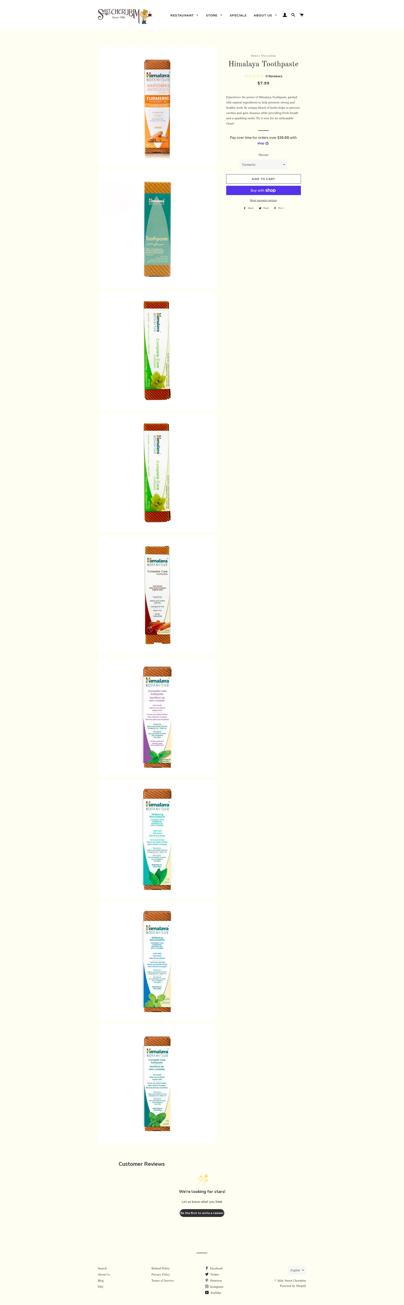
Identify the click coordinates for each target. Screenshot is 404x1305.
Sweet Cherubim (295, 1280)
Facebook (216, 1268)
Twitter (214, 1274)
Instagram (216, 1287)
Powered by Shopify (293, 1286)
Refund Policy (161, 1268)
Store (212, 15)
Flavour (263, 155)
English (295, 1270)
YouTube (215, 1293)
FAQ (100, 1287)
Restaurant (182, 15)
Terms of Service (163, 1280)
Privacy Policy (161, 1274)
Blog (101, 1280)
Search (102, 1268)
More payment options (263, 200)
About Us (263, 15)
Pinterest (215, 1280)
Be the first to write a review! (202, 1213)
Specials (238, 15)
